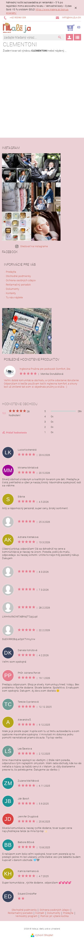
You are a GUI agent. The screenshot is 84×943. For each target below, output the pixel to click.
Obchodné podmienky (18, 276)
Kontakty (11, 293)
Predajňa (11, 271)
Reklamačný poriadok (18, 284)
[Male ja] (17, 28)
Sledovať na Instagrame (34, 246)
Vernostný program (26, 916)
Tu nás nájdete (14, 297)
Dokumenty (12, 288)
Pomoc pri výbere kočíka (54, 916)
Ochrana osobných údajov (21, 280)
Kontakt (39, 913)
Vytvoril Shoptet (44, 935)
